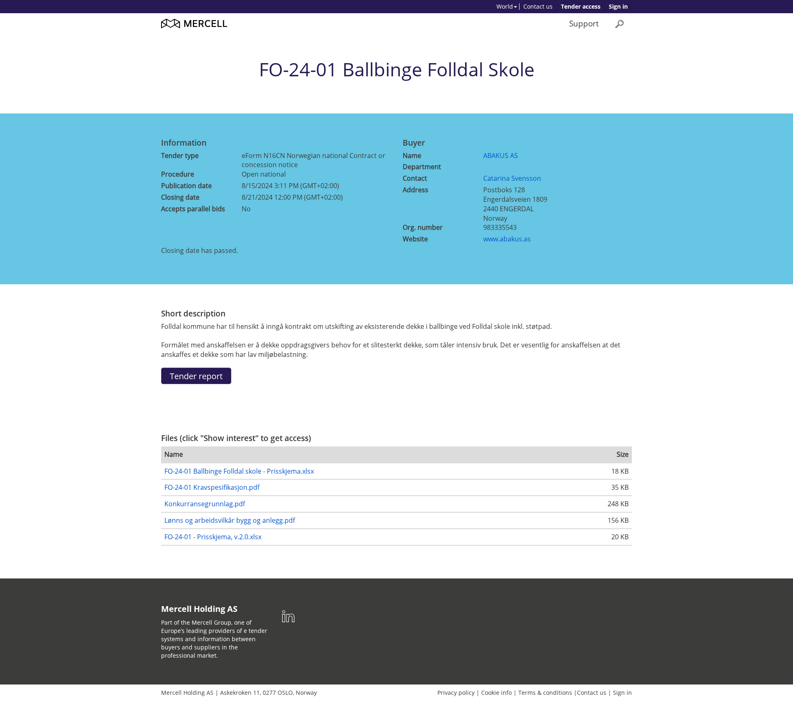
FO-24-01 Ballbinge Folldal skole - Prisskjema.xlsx (239, 471)
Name (412, 155)
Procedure (177, 174)
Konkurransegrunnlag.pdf (204, 503)
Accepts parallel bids (193, 208)
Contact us (538, 6)
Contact (415, 178)
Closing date (180, 197)
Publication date (186, 185)
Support (584, 23)
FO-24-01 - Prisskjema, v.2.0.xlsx (212, 536)
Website (415, 238)
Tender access (581, 6)
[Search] (619, 23)
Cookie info (496, 692)
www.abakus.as (507, 238)
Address (415, 189)
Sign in (618, 6)
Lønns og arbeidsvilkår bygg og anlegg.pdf (229, 520)
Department (422, 166)
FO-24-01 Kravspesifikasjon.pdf (211, 487)
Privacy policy (456, 692)
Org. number (423, 227)
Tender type (180, 155)
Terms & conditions (545, 692)
